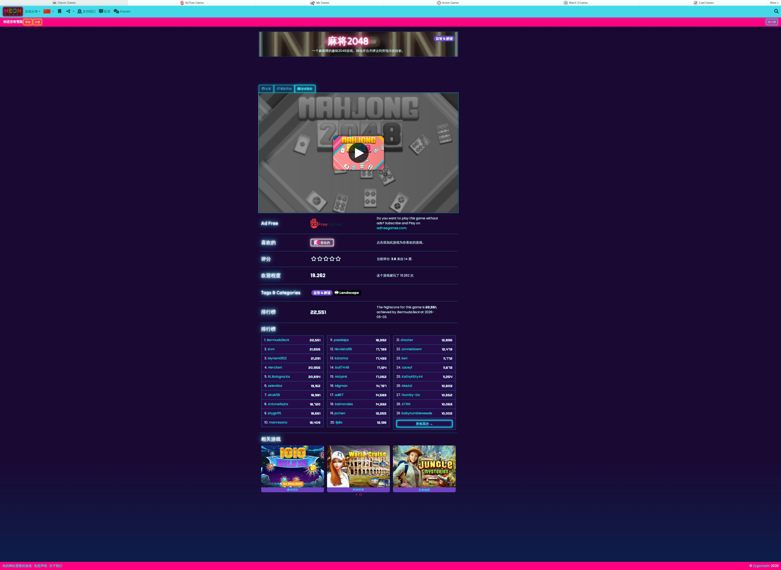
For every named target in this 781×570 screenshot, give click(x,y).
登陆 (28, 22)
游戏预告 (306, 89)
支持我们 (89, 11)
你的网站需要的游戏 (17, 565)
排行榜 (772, 22)
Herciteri (275, 367)
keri (404, 358)
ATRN (406, 404)
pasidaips (341, 340)
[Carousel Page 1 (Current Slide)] (356, 494)
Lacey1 (407, 367)
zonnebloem (411, 349)
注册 (37, 22)
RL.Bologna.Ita (279, 376)
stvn (271, 349)
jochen (340, 413)
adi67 (339, 395)
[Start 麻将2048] (358, 153)
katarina (341, 358)
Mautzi (407, 385)
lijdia (339, 422)
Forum (124, 11)
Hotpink (341, 376)
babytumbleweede (416, 413)
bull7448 (342, 367)
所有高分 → (424, 424)
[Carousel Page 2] (360, 494)
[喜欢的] (59, 12)
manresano (278, 422)
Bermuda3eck (278, 340)
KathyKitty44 (412, 376)
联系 (106, 11)
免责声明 (40, 565)
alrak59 (274, 395)
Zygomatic (761, 565)
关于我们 (55, 565)
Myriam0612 (277, 358)
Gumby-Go (411, 395)
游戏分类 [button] (31, 11)
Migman (341, 385)
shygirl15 (274, 413)
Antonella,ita (278, 404)
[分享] (70, 12)
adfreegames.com (391, 228)
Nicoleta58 (343, 349)
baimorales (344, 404)
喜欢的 (325, 243)
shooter (407, 340)
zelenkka (275, 385)
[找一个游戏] (776, 11)
